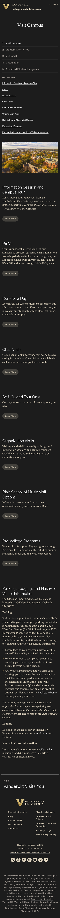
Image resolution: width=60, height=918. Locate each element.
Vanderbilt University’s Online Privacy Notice (30, 852)
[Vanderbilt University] (30, 802)
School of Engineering (46, 835)
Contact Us (13, 829)
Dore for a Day (9, 96)
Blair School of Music (45, 812)
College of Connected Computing (46, 825)
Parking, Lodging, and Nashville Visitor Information (25, 132)
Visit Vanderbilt (15, 821)
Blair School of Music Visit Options (17, 120)
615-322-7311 (24, 849)
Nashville (46, 749)
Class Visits (7, 102)
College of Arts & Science (43, 818)
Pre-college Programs (12, 126)
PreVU (5, 89)
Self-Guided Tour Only (12, 108)
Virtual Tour (12, 62)
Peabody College (43, 831)
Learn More (10, 219)
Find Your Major (15, 825)
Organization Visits (11, 114)
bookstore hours (47, 692)
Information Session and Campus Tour (19, 83)
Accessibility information (42, 899)
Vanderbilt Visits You (17, 49)
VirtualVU (11, 56)
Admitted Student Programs (22, 69)
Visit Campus (13, 43)
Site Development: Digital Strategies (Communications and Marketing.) (30, 908)
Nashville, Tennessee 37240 (30, 845)
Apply (10, 816)
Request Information (17, 812)
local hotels (42, 733)
